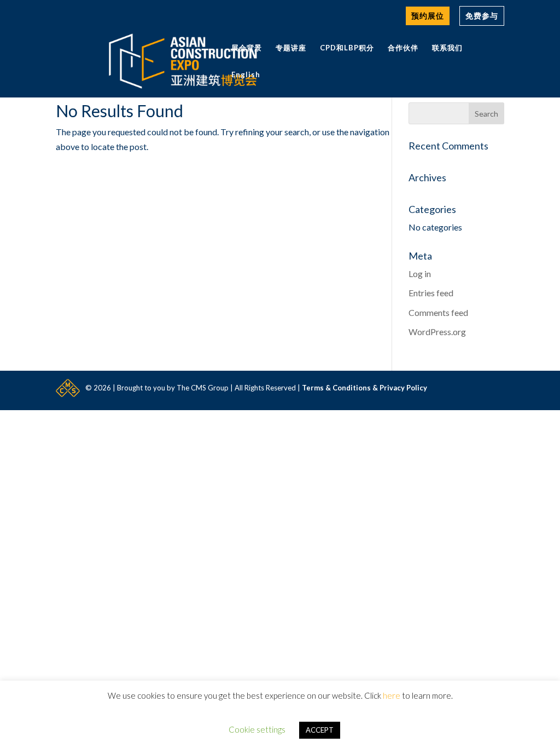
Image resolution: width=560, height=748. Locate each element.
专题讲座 (291, 48)
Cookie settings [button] (257, 729)
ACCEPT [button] (320, 730)
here (391, 695)
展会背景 (246, 48)
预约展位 (427, 15)
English (245, 75)
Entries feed (431, 292)
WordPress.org (437, 331)
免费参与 (481, 15)
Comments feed (438, 312)
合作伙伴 (403, 48)
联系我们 (447, 48)
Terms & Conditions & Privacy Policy (364, 387)
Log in (420, 273)
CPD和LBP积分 (347, 48)
